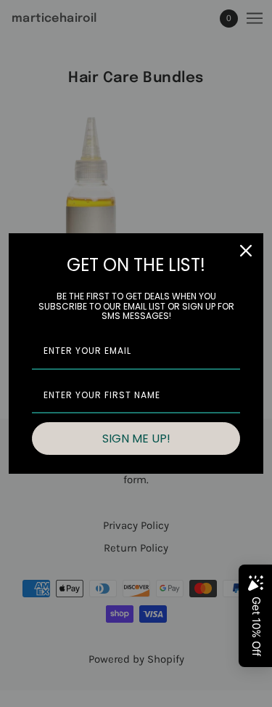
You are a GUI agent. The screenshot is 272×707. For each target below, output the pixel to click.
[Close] (245, 250)
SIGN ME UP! (136, 438)
